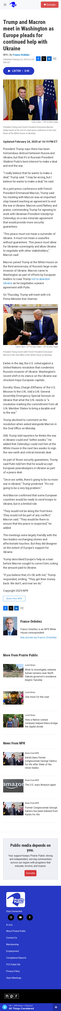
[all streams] (57, 1007)
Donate (51, 4)
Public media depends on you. (30, 847)
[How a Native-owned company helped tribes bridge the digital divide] (13, 720)
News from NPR (14, 598)
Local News (30, 665)
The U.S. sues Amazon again (40, 784)
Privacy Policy (13, 971)
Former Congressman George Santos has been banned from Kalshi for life (41, 811)
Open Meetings (13, 978)
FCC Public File (13, 964)
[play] (5, 1007)
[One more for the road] (13, 698)
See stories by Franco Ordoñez (38, 637)
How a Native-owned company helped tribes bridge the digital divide (41, 723)
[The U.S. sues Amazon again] (13, 785)
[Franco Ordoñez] (10, 626)
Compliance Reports (16, 958)
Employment (12, 951)
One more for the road (37, 696)
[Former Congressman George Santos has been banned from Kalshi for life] (13, 808)
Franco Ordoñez (21, 54)
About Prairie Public (16, 931)
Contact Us (11, 938)
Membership (12, 944)
